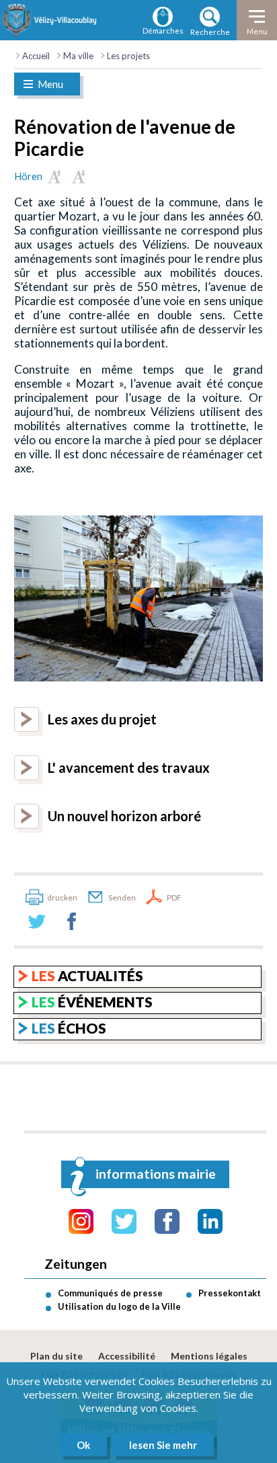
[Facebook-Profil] (167, 1221)
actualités (87, 975)
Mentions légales (209, 1356)
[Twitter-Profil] (124, 1221)
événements (92, 1001)
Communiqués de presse (110, 1293)
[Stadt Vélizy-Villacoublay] (50, 20)
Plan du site (56, 1356)
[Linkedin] (210, 1221)
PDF (174, 897)
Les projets (128, 55)
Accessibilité (126, 1356)
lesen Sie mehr (163, 1445)
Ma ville (78, 55)
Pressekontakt (229, 1293)
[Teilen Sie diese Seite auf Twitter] (37, 921)
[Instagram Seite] (81, 1221)
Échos (69, 1027)
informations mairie (155, 1173)
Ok (83, 1445)
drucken (62, 897)
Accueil (36, 55)
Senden (122, 897)
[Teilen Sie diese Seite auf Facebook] (72, 921)
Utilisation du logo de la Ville (119, 1306)
